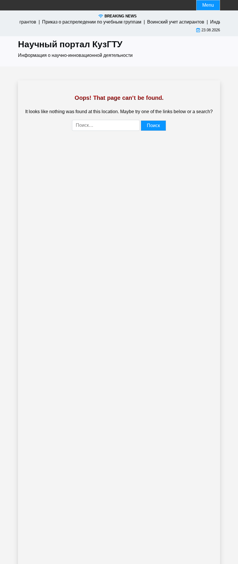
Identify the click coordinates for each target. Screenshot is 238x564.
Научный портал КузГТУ (70, 44)
